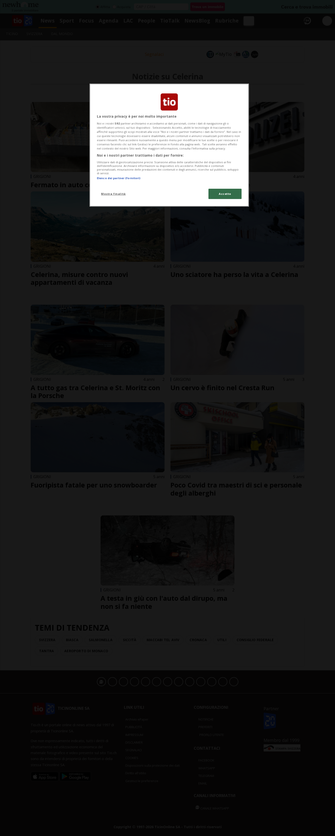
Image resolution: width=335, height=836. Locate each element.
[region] (169, 145)
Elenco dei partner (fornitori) (118, 178)
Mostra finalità (113, 194)
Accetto (225, 194)
